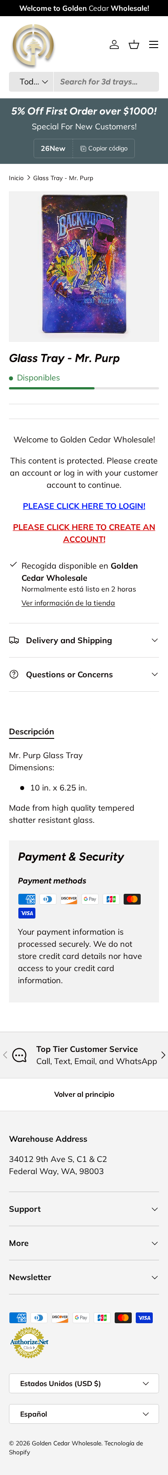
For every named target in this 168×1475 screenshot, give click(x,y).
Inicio (16, 178)
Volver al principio (84, 1094)
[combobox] (84, 82)
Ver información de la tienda (68, 602)
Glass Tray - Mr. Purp (63, 178)
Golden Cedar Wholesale (66, 1443)
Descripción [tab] (31, 731)
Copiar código (108, 148)
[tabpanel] (84, 787)
